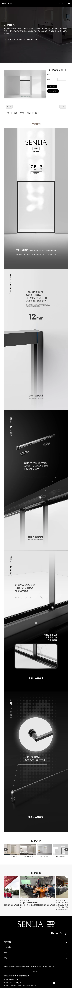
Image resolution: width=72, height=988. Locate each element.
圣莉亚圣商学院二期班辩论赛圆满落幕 (56, 903)
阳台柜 (29, 113)
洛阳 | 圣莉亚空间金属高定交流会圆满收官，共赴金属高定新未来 (20, 903)
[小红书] (57, 933)
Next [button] (66, 849)
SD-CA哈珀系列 (44, 856)
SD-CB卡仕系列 (60, 856)
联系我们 (35, 971)
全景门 (14, 113)
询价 (53, 87)
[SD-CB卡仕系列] (60, 849)
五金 (36, 113)
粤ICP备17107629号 (48, 967)
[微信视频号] (61, 933)
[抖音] (66, 933)
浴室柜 (22, 113)
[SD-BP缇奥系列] (12, 849)
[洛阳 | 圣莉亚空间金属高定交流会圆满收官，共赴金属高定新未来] (28, 898)
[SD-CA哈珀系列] (44, 849)
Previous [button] (6, 849)
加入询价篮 (53, 91)
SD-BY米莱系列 (28, 856)
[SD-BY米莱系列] (28, 849)
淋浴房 (7, 113)
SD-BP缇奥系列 (12, 856)
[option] (12, 850)
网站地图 (39, 967)
